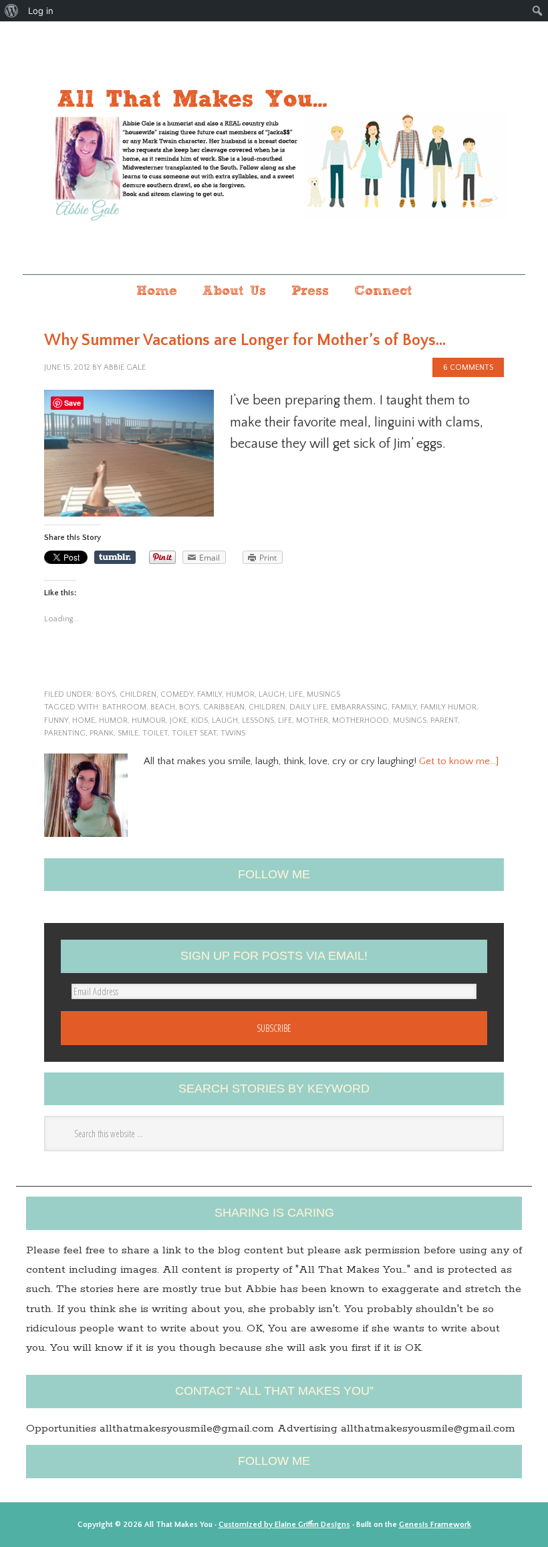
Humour (149, 720)
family (209, 694)
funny (56, 720)
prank (102, 733)
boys (106, 694)
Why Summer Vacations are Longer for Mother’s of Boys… (245, 340)
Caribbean (224, 707)
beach (162, 707)
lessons (258, 720)
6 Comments (468, 367)
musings (323, 694)
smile (128, 733)
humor (240, 694)
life (296, 694)
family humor (448, 707)
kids (199, 720)
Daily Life (308, 707)
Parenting (65, 733)
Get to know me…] (459, 761)
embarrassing (359, 707)
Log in (40, 10)
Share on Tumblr (115, 557)
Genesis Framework (435, 1524)
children (138, 694)
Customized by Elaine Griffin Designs (284, 1524)
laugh (272, 694)
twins (233, 733)
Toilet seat (194, 733)
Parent (444, 720)
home (83, 720)
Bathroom (124, 707)
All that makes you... (274, 149)
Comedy (176, 694)
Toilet (155, 733)
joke (178, 720)
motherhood (360, 720)
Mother (312, 720)
